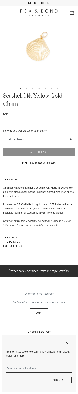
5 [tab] (45, 88)
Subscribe (60, 380)
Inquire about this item (42, 162)
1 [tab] (20, 88)
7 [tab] (58, 88)
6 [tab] (52, 88)
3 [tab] (33, 88)
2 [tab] (27, 88)
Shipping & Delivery (39, 331)
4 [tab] (39, 88)
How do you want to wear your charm (25, 130)
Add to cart (39, 152)
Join (39, 312)
